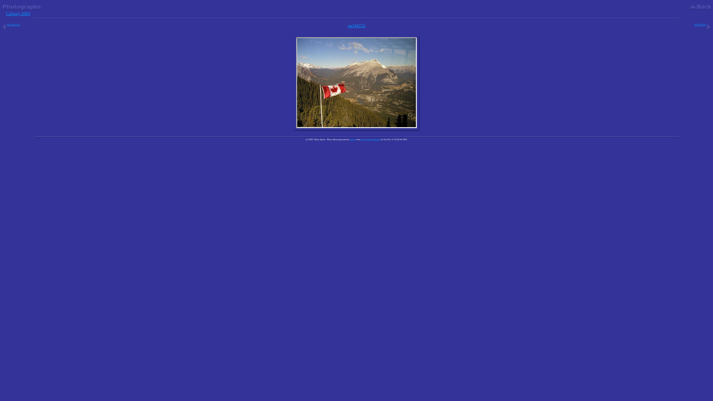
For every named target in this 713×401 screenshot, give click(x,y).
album (353, 139)
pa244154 (700, 24)
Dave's (364, 139)
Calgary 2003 (18, 13)
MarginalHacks (373, 139)
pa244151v (13, 24)
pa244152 (356, 25)
